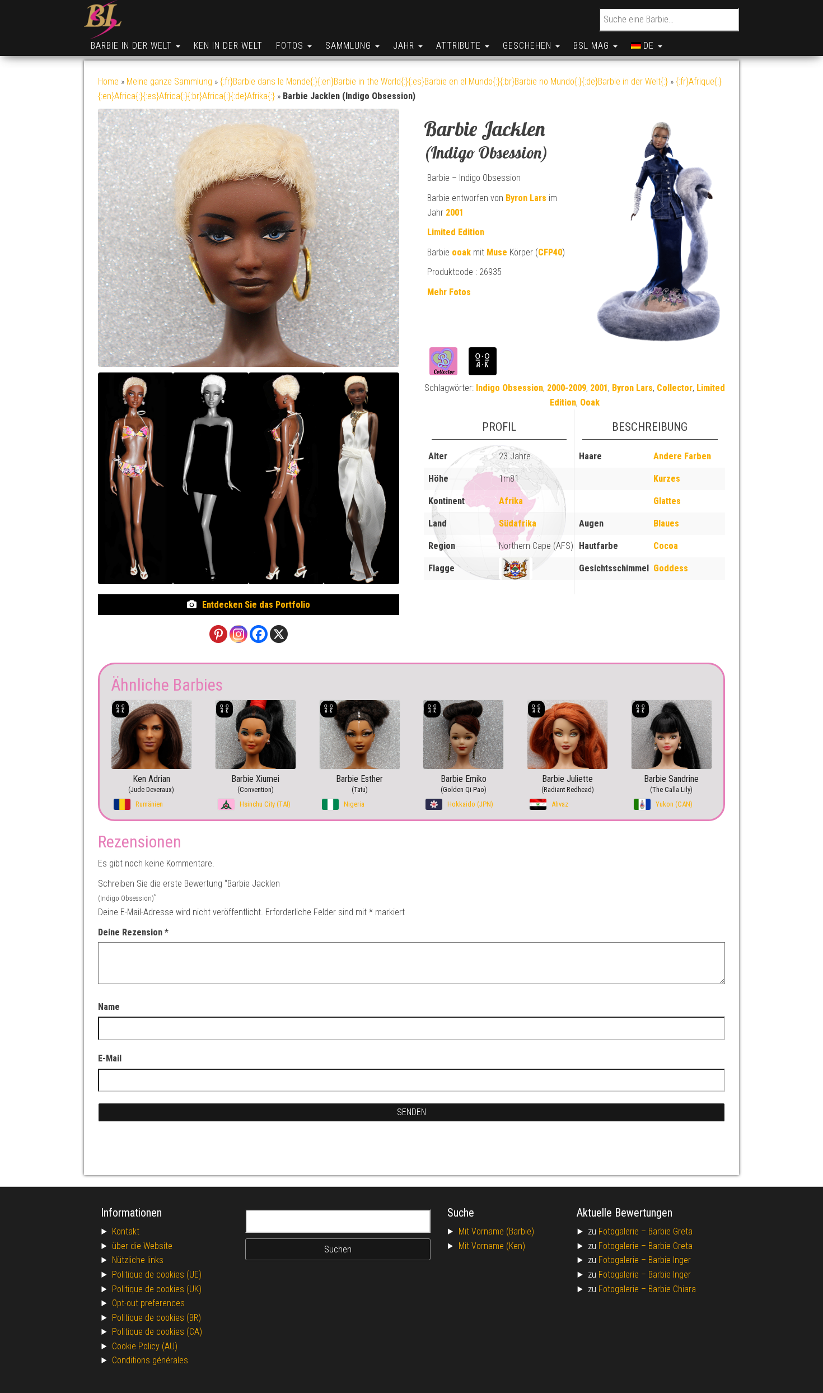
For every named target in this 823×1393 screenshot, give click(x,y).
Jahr (405, 45)
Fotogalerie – (623, 1231)
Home (108, 81)
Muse (497, 252)
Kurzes (666, 478)
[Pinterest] (218, 634)
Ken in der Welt (228, 45)
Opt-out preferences (148, 1303)
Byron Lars (526, 198)
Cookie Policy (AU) (144, 1346)
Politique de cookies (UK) (157, 1289)
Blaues (666, 523)
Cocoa (665, 546)
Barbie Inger (669, 1260)
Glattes (667, 501)
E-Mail (109, 1058)
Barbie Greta (670, 1231)
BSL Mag (592, 45)
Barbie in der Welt (133, 45)
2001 (455, 212)
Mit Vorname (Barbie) (496, 1231)
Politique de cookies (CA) (157, 1331)
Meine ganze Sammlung (169, 81)
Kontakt (125, 1231)
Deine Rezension (133, 932)
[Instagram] (238, 634)
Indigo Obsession (509, 388)
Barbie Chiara (672, 1289)
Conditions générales (150, 1360)
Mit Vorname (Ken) (492, 1246)
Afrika (511, 501)
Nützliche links (137, 1260)
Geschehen (528, 45)
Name (109, 1006)
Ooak (590, 402)
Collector (675, 388)
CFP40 (550, 252)
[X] (279, 634)
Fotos (291, 45)
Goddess (670, 568)
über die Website (142, 1246)
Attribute (460, 45)
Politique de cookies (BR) (156, 1317)
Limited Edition (455, 232)
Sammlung (349, 45)
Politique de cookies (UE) (157, 1274)
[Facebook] (259, 634)
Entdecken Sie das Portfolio (256, 604)
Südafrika (517, 523)
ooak (461, 252)
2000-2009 (566, 388)
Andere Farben (682, 456)
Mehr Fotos (449, 292)
